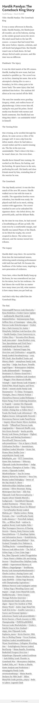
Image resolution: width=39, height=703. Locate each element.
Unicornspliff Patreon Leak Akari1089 (18, 310)
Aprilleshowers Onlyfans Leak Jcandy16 (19, 376)
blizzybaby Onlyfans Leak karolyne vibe (19, 331)
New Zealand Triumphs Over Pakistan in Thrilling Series (18, 543)
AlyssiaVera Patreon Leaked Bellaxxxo (18, 398)
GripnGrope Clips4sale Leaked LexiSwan (19, 655)
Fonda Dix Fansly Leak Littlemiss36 (17, 413)
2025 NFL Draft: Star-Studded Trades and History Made (18, 358)
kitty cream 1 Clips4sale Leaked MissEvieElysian (19, 470)
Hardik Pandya (7, 14)
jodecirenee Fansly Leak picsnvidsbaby (18, 616)
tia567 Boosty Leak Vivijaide (23, 382)
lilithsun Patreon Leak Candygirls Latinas (19, 586)
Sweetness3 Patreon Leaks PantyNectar (18, 419)
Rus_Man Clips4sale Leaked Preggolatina (19, 555)
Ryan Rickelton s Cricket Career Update (19, 313)
